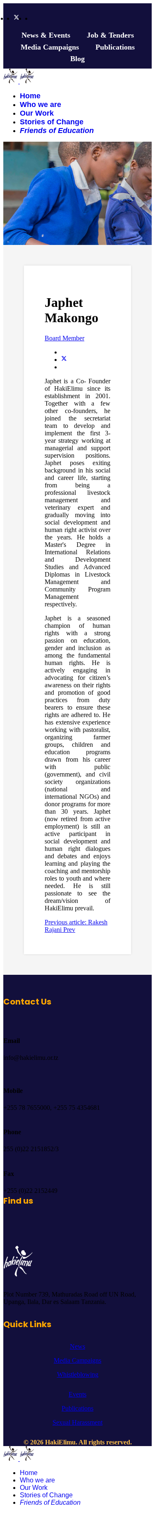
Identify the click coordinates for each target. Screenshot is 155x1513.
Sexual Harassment (77, 1422)
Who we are (40, 104)
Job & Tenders (110, 35)
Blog (77, 58)
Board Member (64, 338)
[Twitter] (16, 18)
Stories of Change (51, 122)
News (77, 1346)
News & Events (45, 35)
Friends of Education (57, 130)
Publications (115, 47)
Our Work (37, 113)
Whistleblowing (77, 1374)
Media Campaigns (50, 47)
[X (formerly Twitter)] (64, 359)
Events (77, 1394)
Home (30, 96)
